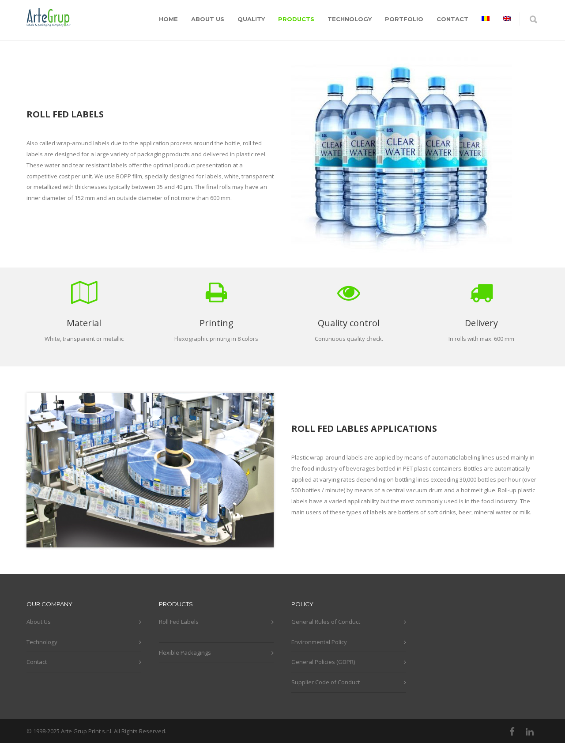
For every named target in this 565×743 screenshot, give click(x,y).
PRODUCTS (296, 19)
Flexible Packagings (185, 652)
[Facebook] (512, 731)
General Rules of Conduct (325, 622)
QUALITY (251, 19)
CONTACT (452, 19)
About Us (38, 622)
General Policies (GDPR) (323, 662)
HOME (168, 19)
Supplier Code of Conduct (325, 682)
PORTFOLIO (404, 19)
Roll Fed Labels (179, 622)
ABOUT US (207, 19)
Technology (41, 642)
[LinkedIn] (530, 731)
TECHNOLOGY (350, 19)
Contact (36, 662)
